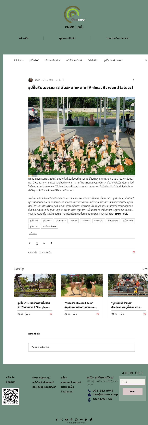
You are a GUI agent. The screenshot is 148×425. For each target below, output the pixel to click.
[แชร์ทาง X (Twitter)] (36, 243)
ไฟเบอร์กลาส (113, 220)
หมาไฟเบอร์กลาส (49, 226)
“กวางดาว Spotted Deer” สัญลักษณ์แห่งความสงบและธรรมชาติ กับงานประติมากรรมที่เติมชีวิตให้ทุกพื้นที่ (81, 305)
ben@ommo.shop (105, 394)
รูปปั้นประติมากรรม (113, 60)
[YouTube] (66, 419)
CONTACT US (102, 398)
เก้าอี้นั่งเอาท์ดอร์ (74, 60)
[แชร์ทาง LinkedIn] (43, 243)
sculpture (85, 220)
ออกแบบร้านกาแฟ (71, 382)
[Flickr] (81, 419)
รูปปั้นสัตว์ (34, 60)
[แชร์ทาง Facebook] (29, 243)
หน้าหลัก (10, 377)
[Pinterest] (71, 419)
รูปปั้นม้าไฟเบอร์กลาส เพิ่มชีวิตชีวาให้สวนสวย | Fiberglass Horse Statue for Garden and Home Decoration (34, 305)
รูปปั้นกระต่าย (128, 220)
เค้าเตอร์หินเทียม (53, 60)
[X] (61, 419)
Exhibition (93, 60)
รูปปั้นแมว (34, 226)
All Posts (19, 60)
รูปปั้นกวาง (47, 220)
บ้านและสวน (61, 220)
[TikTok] (91, 419)
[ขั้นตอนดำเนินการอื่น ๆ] (133, 80)
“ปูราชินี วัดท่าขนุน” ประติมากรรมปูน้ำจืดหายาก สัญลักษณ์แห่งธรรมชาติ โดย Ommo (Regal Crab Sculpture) (126, 305)
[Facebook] (56, 419)
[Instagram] (76, 419)
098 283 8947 (103, 390)
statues (74, 220)
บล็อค (64, 378)
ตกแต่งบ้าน (98, 220)
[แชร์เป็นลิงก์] (51, 243)
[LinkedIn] (86, 419)
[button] (146, 60)
